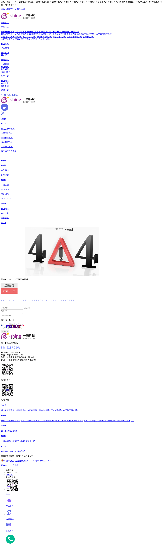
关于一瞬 (5, 76)
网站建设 (5, 465)
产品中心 (13, 9)
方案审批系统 (21, 32)
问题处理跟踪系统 (22, 39)
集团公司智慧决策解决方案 (95, 421)
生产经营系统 (88, 37)
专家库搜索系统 (7, 39)
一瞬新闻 (5, 64)
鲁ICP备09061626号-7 (42, 461)
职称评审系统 (7, 34)
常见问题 (5, 69)
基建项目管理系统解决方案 (118, 421)
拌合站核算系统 (59, 37)
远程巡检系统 (37, 39)
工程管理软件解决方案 (50, 421)
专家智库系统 (33, 32)
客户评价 (5, 55)
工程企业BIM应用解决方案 (71, 421)
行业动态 (5, 67)
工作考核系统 (57, 32)
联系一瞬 (5, 90)
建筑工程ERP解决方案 (10, 421)
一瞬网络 (14, 465)
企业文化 (5, 83)
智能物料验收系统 (44, 37)
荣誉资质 (5, 86)
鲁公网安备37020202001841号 (16, 461)
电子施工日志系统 (71, 32)
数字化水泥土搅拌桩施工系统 (53, 34)
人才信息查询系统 (21, 34)
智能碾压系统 (35, 34)
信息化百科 (6, 72)
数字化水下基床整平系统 (101, 34)
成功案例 (5, 48)
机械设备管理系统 (74, 37)
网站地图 (5, 9)
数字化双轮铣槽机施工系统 (78, 34)
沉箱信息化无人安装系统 (11, 37)
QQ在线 (9, 475)
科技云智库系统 (7, 32)
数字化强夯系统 (29, 37)
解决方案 (21, 9)
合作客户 (5, 53)
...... (2, 155)
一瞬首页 (5, 23)
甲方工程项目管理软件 (30, 421)
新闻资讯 (5, 60)
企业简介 (5, 81)
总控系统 (47, 39)
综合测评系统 (45, 32)
